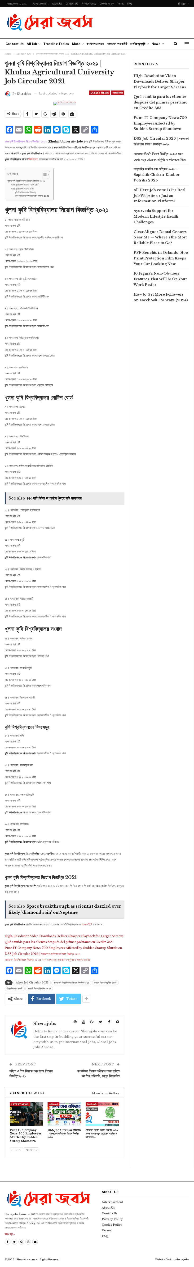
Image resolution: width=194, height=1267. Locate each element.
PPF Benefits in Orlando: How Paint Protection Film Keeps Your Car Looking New (161, 258)
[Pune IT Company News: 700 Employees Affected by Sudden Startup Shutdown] (26, 1114)
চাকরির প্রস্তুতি (137, 44)
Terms (120, 3)
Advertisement (40, 3)
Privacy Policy (88, 3)
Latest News (99, 92)
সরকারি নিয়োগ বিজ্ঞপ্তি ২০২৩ (39, 988)
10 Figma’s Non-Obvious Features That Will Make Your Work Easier (160, 279)
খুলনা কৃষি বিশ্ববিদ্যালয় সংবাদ (22, 188)
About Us (57, 3)
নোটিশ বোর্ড (53, 1104)
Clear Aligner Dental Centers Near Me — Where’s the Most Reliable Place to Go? (160, 237)
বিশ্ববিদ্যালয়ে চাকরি (14, 988)
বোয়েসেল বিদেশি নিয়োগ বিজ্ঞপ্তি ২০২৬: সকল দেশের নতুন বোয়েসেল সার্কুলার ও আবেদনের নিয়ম (48, 959)
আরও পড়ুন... (10, 1234)
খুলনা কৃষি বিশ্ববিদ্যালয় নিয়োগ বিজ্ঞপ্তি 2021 (32, 195)
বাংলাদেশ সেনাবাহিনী (117, 44)
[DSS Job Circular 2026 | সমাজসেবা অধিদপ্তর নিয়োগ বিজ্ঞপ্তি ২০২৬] (64, 1114)
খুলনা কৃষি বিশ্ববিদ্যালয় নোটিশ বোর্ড (24, 184)
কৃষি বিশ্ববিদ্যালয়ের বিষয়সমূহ (25, 192)
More (76, 44)
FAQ (129, 3)
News (156, 44)
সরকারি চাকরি (118, 92)
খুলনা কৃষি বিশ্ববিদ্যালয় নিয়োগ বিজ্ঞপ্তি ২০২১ (26, 180)
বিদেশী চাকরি (92, 1104)
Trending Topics (56, 44)
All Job (32, 44)
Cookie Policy (107, 3)
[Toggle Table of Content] (43, 175)
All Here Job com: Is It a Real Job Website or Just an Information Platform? (159, 195)
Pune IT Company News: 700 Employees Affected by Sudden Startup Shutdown (63, 948)
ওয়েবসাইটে (87, 924)
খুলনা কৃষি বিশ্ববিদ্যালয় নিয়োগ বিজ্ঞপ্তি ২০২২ (71, 982)
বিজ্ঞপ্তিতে (33, 159)
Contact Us (72, 3)
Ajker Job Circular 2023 (32, 982)
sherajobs (182, 1259)
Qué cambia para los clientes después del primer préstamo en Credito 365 (58, 942)
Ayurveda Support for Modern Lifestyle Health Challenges (156, 216)
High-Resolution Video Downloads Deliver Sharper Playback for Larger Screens (64, 936)
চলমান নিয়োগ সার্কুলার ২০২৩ (105, 982)
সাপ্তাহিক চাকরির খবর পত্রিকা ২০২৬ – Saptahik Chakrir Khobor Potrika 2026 (157, 174)
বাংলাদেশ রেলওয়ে (95, 44)
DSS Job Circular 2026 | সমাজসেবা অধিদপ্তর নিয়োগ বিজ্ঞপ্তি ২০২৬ (42, 954)
